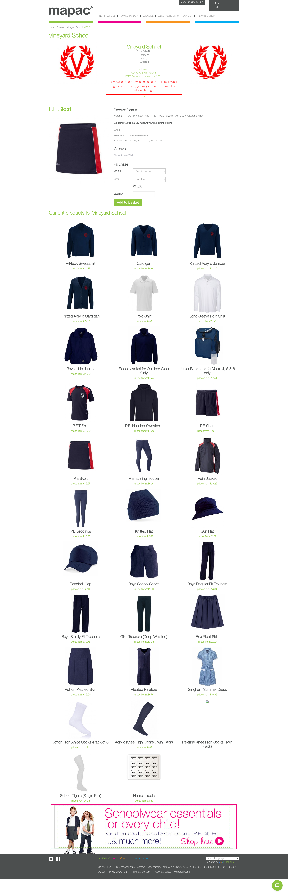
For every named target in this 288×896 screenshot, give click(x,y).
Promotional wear (141, 858)
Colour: (118, 171)
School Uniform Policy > (144, 73)
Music (123, 858)
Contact (187, 16)
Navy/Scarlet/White (124, 155)
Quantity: (119, 194)
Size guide (148, 16)
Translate (230, 862)
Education (104, 858)
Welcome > (144, 69)
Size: (116, 179)
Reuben (187, 872)
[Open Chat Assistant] (277, 885)
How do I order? (129, 16)
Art (115, 858)
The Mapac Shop (206, 16)
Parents (60, 27)
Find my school (107, 16)
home (51, 27)
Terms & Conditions (141, 872)
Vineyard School (75, 27)
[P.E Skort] (79, 149)
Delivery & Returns (168, 16)
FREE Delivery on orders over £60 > (144, 76)
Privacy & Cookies (162, 872)
